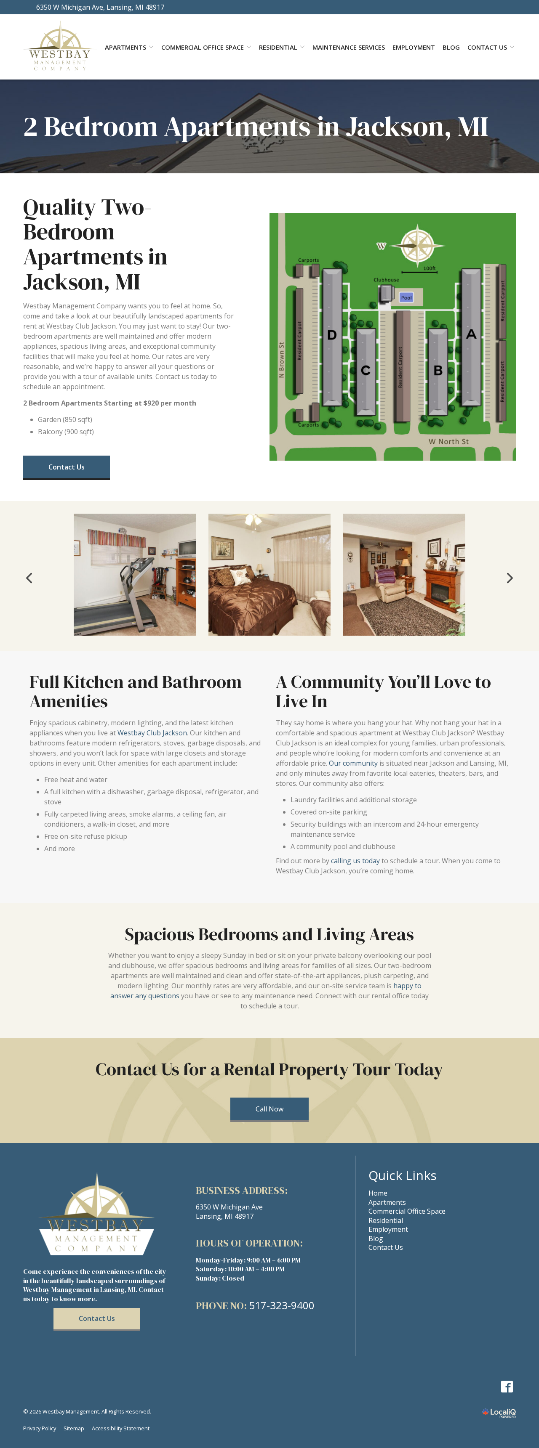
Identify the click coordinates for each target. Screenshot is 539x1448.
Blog (451, 47)
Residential (278, 47)
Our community (353, 763)
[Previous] (30, 578)
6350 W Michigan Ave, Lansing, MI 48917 (100, 7)
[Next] (509, 578)
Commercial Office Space (202, 47)
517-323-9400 (282, 1305)
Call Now (269, 1109)
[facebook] (507, 1386)
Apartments (387, 1202)
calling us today (355, 860)
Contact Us (487, 47)
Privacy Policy (39, 1428)
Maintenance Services (348, 47)
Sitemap (74, 1428)
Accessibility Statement (120, 1428)
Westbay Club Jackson (152, 732)
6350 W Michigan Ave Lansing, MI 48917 (229, 1211)
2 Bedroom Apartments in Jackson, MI (255, 126)
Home (377, 1193)
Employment (413, 47)
